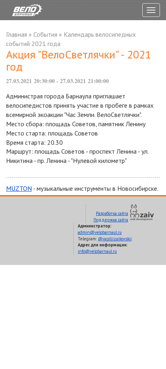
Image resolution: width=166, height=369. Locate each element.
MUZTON (19, 188)
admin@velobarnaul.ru (100, 232)
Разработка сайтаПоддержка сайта (110, 217)
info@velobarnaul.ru (97, 251)
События (45, 34)
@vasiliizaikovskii (115, 239)
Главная (16, 34)
